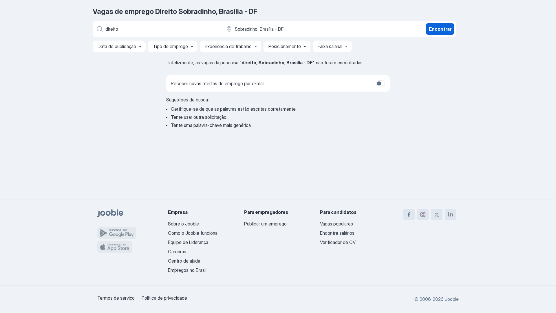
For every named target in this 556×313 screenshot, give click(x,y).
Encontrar (440, 29)
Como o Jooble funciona (192, 233)
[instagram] (423, 214)
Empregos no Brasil (187, 270)
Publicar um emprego (265, 224)
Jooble (452, 299)
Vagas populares (336, 224)
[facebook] (409, 214)
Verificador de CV (338, 242)
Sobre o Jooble (183, 224)
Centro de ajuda (184, 261)
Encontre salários (337, 233)
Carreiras (177, 251)
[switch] (380, 83)
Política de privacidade (164, 298)
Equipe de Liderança (188, 242)
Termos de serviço (116, 298)
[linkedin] (450, 214)
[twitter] (436, 214)
